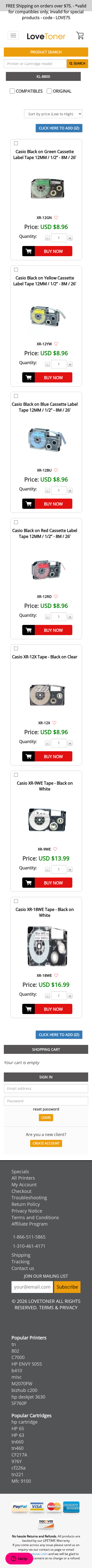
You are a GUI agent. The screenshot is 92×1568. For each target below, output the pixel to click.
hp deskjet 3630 (28, 1397)
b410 (17, 1370)
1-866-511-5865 (29, 1237)
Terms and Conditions (35, 1217)
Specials (20, 1171)
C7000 (18, 1357)
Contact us (23, 1268)
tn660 (18, 1442)
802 (15, 1351)
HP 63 (18, 1435)
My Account (24, 1184)
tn (14, 1344)
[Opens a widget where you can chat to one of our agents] (19, 1559)
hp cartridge (25, 1422)
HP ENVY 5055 (27, 1364)
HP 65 (18, 1428)
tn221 (18, 1474)
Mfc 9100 (21, 1481)
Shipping (21, 1255)
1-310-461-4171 (29, 1246)
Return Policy (26, 1204)
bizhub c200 (24, 1390)
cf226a (19, 1468)
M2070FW (22, 1383)
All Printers (23, 1178)
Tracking (21, 1261)
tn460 (18, 1448)
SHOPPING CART (46, 1049)
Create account (46, 1143)
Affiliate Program (30, 1224)
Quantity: (28, 236)
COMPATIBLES (29, 91)
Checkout (21, 1191)
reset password (46, 1109)
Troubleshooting (29, 1197)
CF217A (19, 1455)
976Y (17, 1461)
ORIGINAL (61, 91)
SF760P (19, 1403)
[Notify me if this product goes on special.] (56, 217)
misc (17, 1377)
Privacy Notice (27, 1211)
